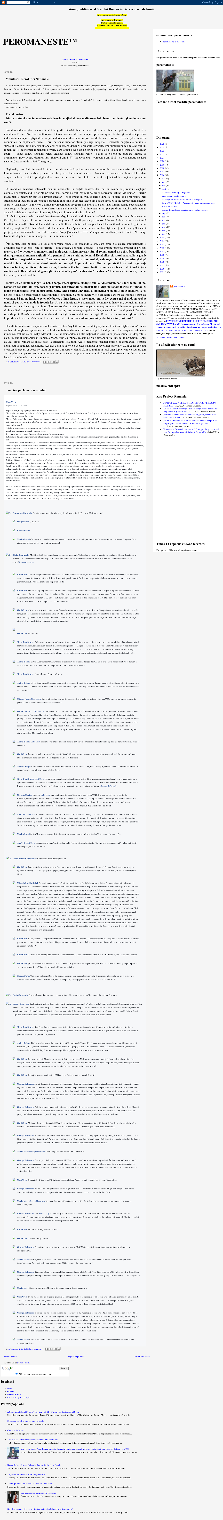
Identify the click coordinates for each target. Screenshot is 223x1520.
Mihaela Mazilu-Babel (27, 882)
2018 (162, 168)
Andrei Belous (23, 661)
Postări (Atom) (23, 1362)
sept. (164, 188)
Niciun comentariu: (33, 361)
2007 (162, 265)
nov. (164, 182)
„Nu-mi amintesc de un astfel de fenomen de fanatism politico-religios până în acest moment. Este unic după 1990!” (190, 422)
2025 (162, 143)
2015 (162, 237)
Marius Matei (23, 539)
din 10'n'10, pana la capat (18, 1397)
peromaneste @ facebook (174, 41)
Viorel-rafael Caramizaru (25, 858)
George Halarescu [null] (25, 1271)
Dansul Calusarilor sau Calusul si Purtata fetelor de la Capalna (34, 1465)
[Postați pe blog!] (47, 362)
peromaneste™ (40, 41)
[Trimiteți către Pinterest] (57, 362)
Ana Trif (21, 814)
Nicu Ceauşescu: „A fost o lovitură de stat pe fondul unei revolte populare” (40, 1508)
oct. (164, 185)
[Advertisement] (20, 373)
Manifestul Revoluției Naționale (27, 78)
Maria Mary (23, 1151)
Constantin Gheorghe (22, 513)
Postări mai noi (10, 1356)
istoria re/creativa (169, 206)
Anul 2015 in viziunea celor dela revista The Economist (33, 1439)
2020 (162, 161)
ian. (164, 234)
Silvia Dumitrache (21, 554)
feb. (164, 230)
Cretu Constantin (20, 994)
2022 (162, 154)
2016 (162, 175)
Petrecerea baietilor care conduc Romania (25, 1420)
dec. (164, 178)
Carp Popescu (23, 530)
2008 (162, 261)
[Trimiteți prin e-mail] (44, 362)
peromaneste (179, 286)
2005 (162, 272)
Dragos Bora (23, 521)
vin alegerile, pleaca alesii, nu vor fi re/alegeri (182, 199)
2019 (162, 164)
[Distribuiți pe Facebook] (54, 362)
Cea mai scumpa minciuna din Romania (38, 1492)
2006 (162, 268)
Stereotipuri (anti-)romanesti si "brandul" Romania (29, 1483)
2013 (162, 244)
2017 (162, 171)
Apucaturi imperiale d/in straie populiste (27, 1474)
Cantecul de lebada (15, 1430)
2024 (162, 147)
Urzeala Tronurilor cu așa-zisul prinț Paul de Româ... (184, 209)
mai (164, 223)
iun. (164, 220)
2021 (162, 157)
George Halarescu (21, 1003)
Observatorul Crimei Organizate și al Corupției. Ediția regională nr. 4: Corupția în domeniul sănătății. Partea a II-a (191, 431)
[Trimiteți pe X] (50, 362)
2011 (162, 251)
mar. (164, 227)
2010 (162, 254)
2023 (162, 150)
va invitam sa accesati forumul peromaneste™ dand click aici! (188, 329)
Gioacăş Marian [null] (24, 794)
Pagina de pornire (76, 1356)
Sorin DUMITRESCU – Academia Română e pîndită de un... (188, 202)
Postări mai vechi (142, 1356)
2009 (162, 258)
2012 (162, 248)
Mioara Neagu (24, 698)
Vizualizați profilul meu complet (170, 337)
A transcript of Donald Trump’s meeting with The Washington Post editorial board (43, 1411)
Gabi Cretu (11, 401)
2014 (162, 240)
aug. (164, 213)
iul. (164, 216)
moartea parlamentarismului (26, 390)
